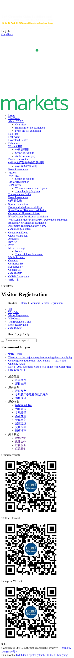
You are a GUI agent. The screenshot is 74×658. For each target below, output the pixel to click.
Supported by (15, 266)
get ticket (41, 655)
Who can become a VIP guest (31, 188)
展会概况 (20, 380)
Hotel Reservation (18, 169)
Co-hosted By (15, 263)
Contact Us (14, 269)
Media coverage (17, 248)
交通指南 (20, 427)
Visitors (12, 172)
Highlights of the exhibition (30, 127)
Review (12, 241)
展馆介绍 (20, 383)
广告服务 (20, 445)
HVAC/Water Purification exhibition (28, 216)
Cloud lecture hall (18, 235)
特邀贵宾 (20, 419)
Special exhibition (18, 204)
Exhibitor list (8, 655)
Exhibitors (13, 143)
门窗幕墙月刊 (16, 370)
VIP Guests (14, 184)
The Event (14, 118)
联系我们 (20, 448)
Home (11, 115)
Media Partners (16, 257)
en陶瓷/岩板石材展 (19, 229)
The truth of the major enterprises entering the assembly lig (40, 357)
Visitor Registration (18, 181)
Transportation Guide (19, 194)
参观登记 (20, 412)
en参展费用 (22, 149)
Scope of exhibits (24, 152)
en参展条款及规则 (26, 166)
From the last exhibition (28, 130)
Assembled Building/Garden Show (27, 225)
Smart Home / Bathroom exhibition (27, 210)
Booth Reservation (18, 159)
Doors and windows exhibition (25, 207)
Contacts (13, 260)
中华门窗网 (15, 354)
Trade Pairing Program (27, 191)
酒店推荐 (20, 430)
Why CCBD (15, 146)
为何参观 (20, 408)
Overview (20, 124)
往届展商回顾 (23, 405)
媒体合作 (20, 441)
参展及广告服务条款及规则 (31, 394)
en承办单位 (15, 273)
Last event (13, 136)
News (18, 251)
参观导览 (20, 416)
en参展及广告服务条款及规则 (26, 162)
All (10, 309)
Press (11, 244)
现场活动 (20, 437)
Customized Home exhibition (24, 213)
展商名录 (20, 423)
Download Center (18, 140)
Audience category (25, 156)
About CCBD (16, 121)
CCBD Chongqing (18, 276)
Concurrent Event (18, 232)
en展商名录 (15, 200)
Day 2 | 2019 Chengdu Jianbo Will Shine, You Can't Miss (39, 366)
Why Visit (13, 175)
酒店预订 (20, 398)
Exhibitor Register (26, 655)
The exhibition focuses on (29, 254)
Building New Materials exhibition (27, 222)
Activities (13, 238)
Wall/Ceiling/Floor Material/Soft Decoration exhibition (37, 219)
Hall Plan (13, 133)
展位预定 (20, 390)
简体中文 (13, 279)
